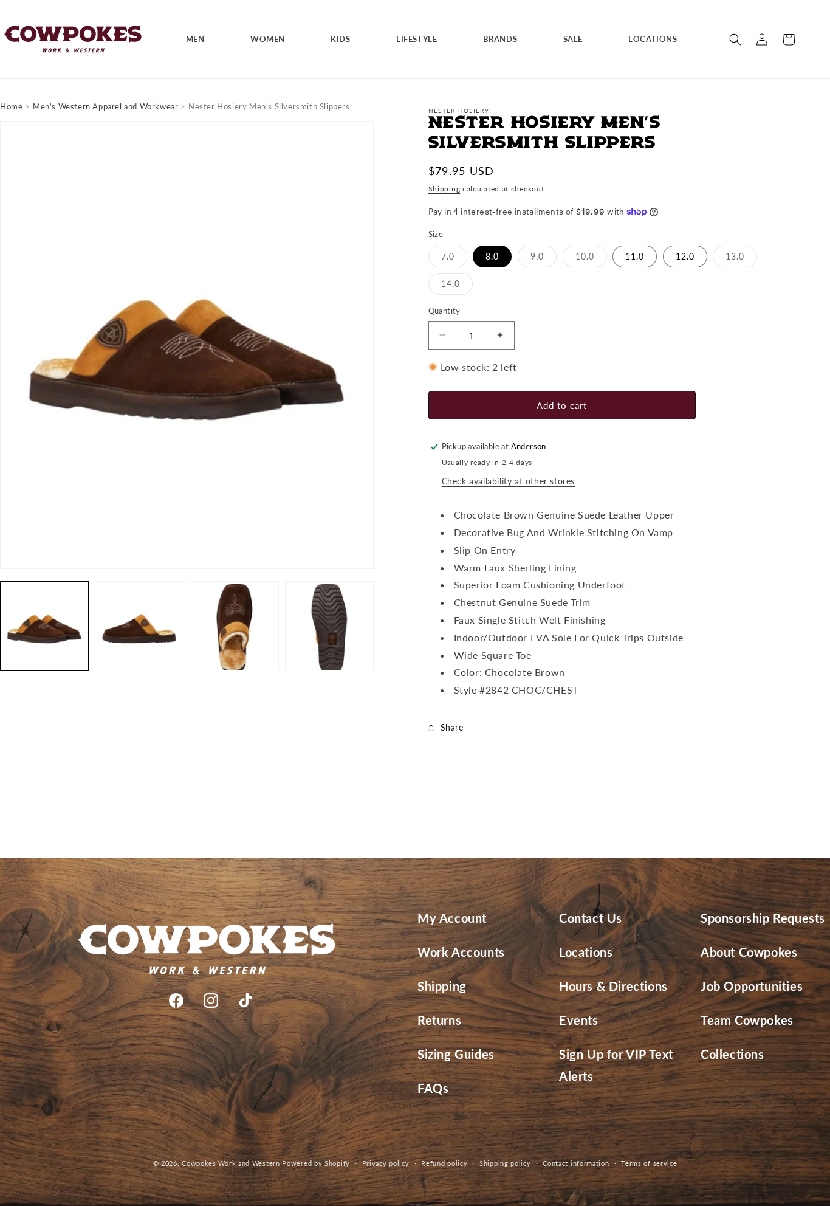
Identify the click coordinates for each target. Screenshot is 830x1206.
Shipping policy (505, 1163)
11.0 (634, 256)
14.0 (457, 286)
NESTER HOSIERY (458, 110)
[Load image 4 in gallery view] (329, 625)
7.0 (454, 258)
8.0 (492, 256)
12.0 (685, 256)
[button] (200, 39)
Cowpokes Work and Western (231, 1163)
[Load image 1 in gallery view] (44, 625)
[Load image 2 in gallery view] (139, 625)
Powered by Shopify (316, 1163)
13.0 (741, 258)
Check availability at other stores (508, 481)
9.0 (543, 258)
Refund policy (444, 1163)
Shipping (444, 188)
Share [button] (452, 727)
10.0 (591, 258)
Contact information (576, 1163)
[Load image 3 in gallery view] (234, 625)
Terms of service (649, 1163)
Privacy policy (386, 1163)
